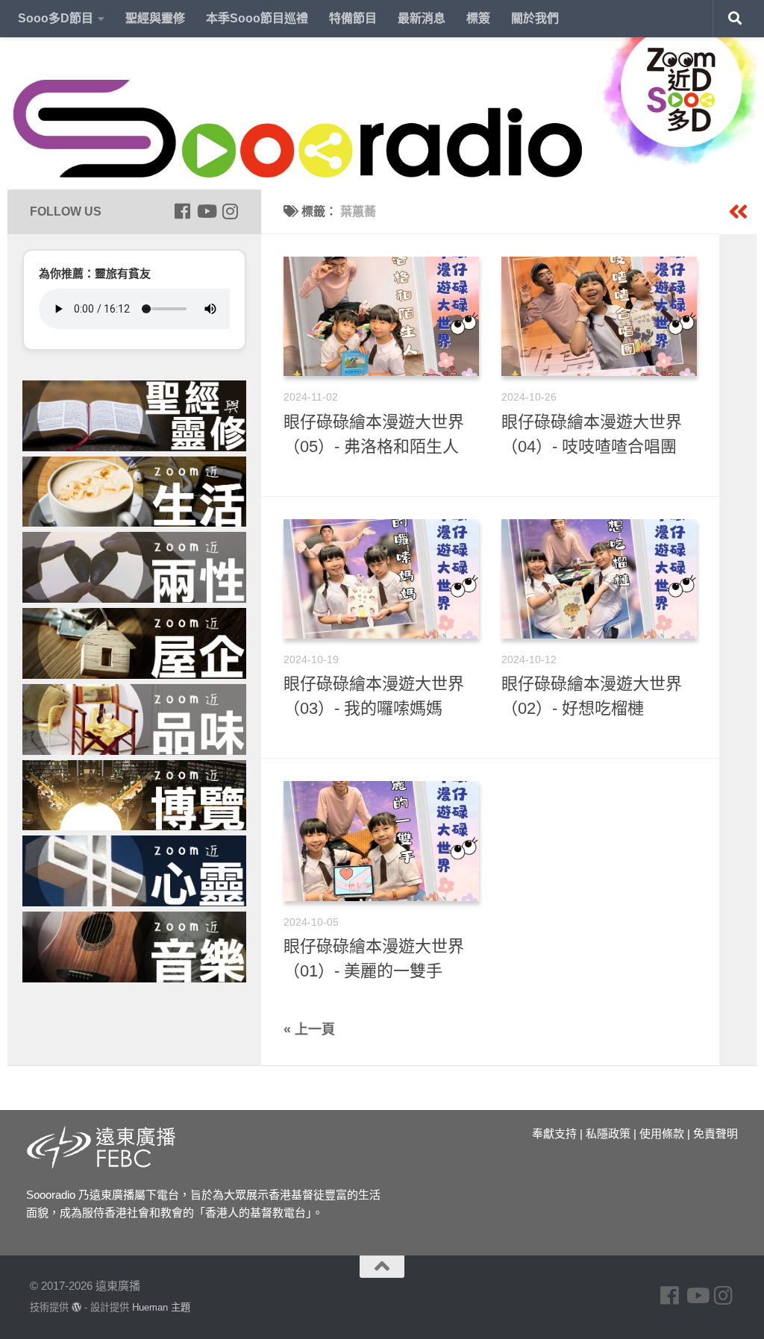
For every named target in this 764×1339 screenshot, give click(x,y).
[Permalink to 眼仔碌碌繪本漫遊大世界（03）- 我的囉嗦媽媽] (381, 579)
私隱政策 (608, 1133)
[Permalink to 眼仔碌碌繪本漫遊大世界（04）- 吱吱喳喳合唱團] (599, 316)
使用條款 (661, 1133)
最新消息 (421, 18)
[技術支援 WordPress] (76, 1307)
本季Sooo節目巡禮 (257, 18)
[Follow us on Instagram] (230, 211)
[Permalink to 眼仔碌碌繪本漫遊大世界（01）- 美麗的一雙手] (381, 840)
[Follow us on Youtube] (206, 211)
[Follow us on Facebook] (182, 211)
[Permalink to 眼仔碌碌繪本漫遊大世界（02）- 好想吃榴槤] (599, 579)
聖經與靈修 (155, 18)
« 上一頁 (309, 1029)
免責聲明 (715, 1133)
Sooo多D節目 (55, 18)
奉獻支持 (554, 1133)
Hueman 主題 (161, 1307)
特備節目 (353, 18)
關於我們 (535, 18)
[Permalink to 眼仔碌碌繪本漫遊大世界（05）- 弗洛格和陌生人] (381, 316)
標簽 (478, 18)
